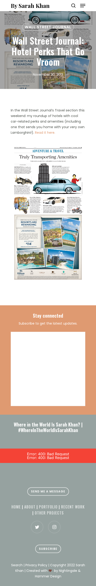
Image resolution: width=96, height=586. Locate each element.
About (29, 507)
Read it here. (45, 132)
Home (16, 507)
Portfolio (48, 507)
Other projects (49, 513)
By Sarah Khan (30, 5)
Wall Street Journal (48, 27)
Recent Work (73, 507)
